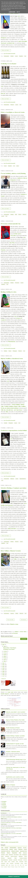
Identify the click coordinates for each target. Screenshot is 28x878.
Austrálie (5, 422)
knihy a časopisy (14, 856)
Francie (10, 350)
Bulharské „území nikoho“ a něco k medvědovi (15, 712)
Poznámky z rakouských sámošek (13, 751)
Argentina (11, 863)
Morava (20, 214)
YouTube (3, 803)
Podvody (3, 858)
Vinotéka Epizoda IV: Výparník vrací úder (15, 743)
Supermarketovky (23, 478)
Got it (18, 12)
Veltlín (14, 559)
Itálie (16, 214)
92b (23, 865)
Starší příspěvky (23, 619)
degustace (12, 613)
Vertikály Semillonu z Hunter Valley (12, 406)
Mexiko (9, 866)
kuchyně (10, 859)
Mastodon (3, 807)
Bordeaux (25, 852)
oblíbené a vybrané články (20, 631)
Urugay (16, 866)
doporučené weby (23, 851)
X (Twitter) (4, 806)
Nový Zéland (17, 863)
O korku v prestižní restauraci (6, 839)
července (5, 651)
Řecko (26, 861)
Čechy (25, 856)
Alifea (7, 411)
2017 (3, 676)
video (17, 861)
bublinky (12, 56)
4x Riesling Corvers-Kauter (8, 64)
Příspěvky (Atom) (14, 624)
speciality (15, 859)
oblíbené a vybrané (15, 851)
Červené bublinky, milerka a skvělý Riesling (13, 173)
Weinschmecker (11, 341)
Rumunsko (3, 865)
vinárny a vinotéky (23, 858)
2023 (3, 666)
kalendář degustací (5, 693)
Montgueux (3, 37)
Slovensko (20, 859)
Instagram (3, 801)
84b (15, 865)
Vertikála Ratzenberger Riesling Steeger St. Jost (16, 759)
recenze (16, 56)
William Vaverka (4, 818)
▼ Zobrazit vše (3, 678)
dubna (4, 656)
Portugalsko (11, 422)
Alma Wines (12, 242)
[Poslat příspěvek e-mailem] (15, 53)
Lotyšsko (5, 866)
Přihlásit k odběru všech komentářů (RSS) (9, 842)
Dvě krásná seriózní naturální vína (10, 224)
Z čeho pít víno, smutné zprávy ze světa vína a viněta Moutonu (11, 822)
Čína (19, 866)
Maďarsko (21, 856)
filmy (16, 858)
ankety (7, 854)
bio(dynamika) (6, 56)
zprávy (18, 165)
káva (7, 865)
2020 (3, 671)
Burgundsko (14, 852)
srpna (4, 646)
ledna (4, 661)
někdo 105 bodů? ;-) (12, 528)
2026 (3, 644)
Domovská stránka (10, 619)
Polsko (26, 863)
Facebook (3, 804)
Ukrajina (12, 866)
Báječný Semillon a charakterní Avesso (12, 358)
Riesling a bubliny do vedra (8, 292)
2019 (3, 673)
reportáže (3, 854)
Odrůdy (16, 613)
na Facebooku (15, 633)
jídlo (20, 854)
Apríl (26, 865)
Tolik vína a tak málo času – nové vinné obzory (11, 410)
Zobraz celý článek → (6, 50)
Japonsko (9, 858)
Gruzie (22, 863)
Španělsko (21, 56)
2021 (3, 669)
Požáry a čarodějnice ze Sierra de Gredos (13, 112)
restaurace (7, 856)
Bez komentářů (12, 53)
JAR (9, 865)
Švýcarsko (22, 866)
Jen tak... (25, 847)
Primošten (3, 250)
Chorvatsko (17, 282)
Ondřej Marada (3, 824)
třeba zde (3, 93)
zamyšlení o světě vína (5, 851)
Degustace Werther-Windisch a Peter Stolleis (15, 720)
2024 (3, 664)
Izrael (2, 866)
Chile (2, 861)
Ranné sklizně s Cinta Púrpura (9, 648)
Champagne (15, 350)
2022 (3, 668)
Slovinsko (25, 859)
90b (20, 865)
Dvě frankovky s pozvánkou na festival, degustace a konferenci (11, 816)
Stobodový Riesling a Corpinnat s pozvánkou (13, 488)
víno (25, 56)
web (19, 16)
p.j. (1, 829)
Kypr (7, 863)
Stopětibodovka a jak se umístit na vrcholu (15, 777)
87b (18, 865)
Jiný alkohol (16, 854)
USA (9, 861)
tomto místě (10, 692)
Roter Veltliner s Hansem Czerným (11, 551)
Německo (12, 104)
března (5, 658)
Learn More (12, 12)
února (4, 659)
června (4, 653)
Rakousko (12, 478)
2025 (3, 663)
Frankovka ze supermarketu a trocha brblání (14, 430)
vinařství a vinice (4, 849)
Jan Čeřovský (6, 53)
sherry (2, 856)
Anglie (5, 861)
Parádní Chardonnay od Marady (13, 727)
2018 (3, 674)
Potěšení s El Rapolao (10, 785)
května (4, 654)
